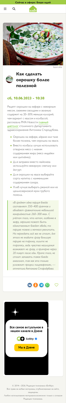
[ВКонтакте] (29, 286)
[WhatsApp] (47, 286)
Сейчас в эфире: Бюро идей (33, 2)
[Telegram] (41, 286)
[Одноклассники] (35, 286)
